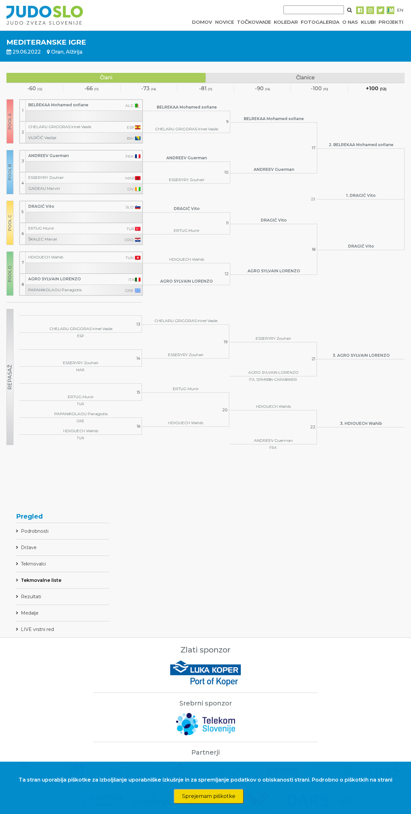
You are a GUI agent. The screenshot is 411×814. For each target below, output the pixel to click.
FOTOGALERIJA (320, 22)
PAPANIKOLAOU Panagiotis (55, 289)
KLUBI (368, 22)
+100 (376, 89)
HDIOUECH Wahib (45, 257)
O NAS (350, 22)
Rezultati (31, 597)
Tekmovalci (33, 564)
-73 (148, 89)
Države (29, 547)
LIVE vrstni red (37, 629)
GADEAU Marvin (44, 188)
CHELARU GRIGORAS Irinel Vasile (59, 126)
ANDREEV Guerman (48, 155)
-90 (262, 89)
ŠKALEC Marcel (42, 239)
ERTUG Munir (41, 228)
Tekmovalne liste (41, 580)
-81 (205, 89)
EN (400, 10)
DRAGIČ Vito (41, 206)
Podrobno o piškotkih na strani (352, 780)
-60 (34, 89)
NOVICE (224, 22)
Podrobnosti (34, 531)
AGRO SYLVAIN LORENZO (54, 278)
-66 (91, 89)
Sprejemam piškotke (208, 796)
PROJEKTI (391, 22)
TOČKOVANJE (254, 22)
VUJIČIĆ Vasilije (42, 137)
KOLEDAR (286, 22)
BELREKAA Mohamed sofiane (58, 104)
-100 (319, 89)
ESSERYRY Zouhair (46, 177)
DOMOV (202, 22)
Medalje (30, 613)
